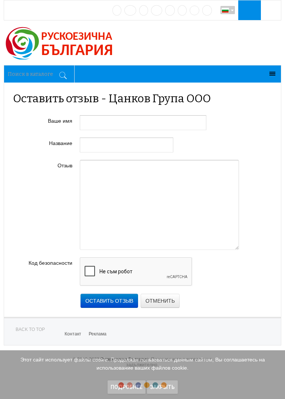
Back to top (30, 329)
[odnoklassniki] (157, 10)
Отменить (160, 301)
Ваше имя (60, 121)
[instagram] (170, 10)
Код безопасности (50, 263)
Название (60, 143)
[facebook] (130, 10)
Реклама (98, 334)
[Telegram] (182, 10)
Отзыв (65, 165)
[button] (249, 10)
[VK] (117, 10)
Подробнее (126, 387)
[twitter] (144, 10)
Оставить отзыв (109, 301)
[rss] (207, 10)
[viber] (194, 10)
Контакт (73, 334)
